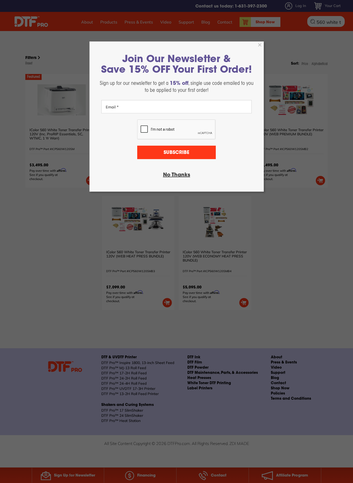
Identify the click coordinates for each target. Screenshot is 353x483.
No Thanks (176, 175)
